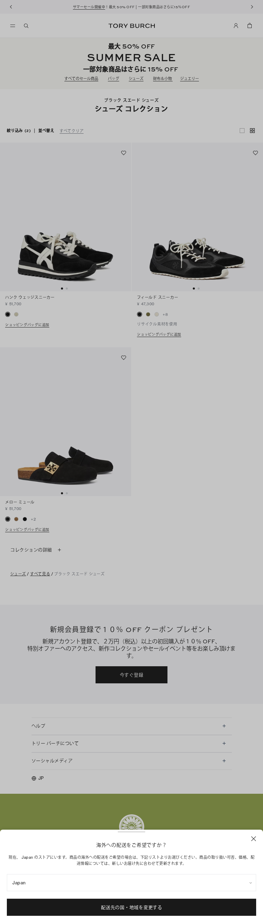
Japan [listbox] (19, 882)
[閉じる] (253, 838)
